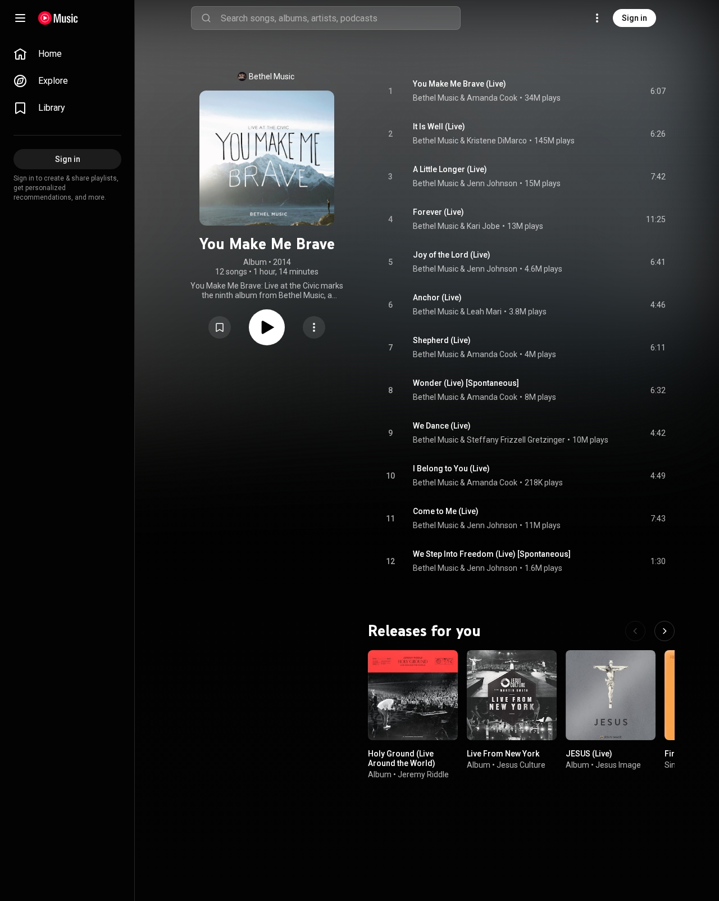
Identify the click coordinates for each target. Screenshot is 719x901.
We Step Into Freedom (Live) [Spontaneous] (492, 553)
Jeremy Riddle (423, 774)
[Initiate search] (206, 18)
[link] (67, 53)
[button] (219, 327)
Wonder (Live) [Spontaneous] (466, 383)
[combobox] (340, 18)
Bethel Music (271, 76)
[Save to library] (219, 327)
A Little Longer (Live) (450, 169)
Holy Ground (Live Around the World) (401, 758)
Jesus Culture (521, 764)
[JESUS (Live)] (611, 695)
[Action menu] (314, 327)
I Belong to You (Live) (451, 468)
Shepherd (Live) (442, 340)
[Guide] (20, 18)
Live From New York (503, 753)
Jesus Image (618, 764)
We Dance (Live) (442, 425)
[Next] (664, 631)
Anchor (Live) (437, 297)
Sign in (634, 17)
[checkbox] (658, 91)
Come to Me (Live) (446, 511)
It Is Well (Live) (439, 126)
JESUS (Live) (589, 753)
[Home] (58, 18)
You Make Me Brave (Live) (459, 83)
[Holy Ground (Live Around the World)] (413, 695)
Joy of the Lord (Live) (451, 254)
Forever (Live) (438, 212)
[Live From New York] (512, 695)
